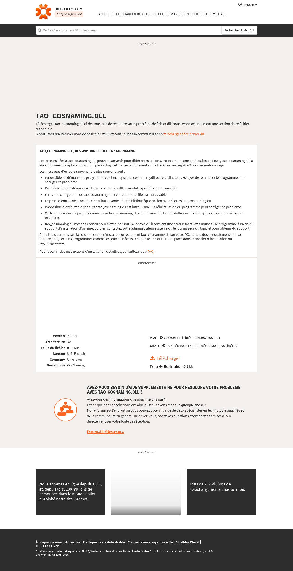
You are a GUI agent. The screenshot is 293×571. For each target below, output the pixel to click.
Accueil (104, 14)
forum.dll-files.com (104, 431)
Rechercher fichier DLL (239, 30)
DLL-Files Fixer (47, 546)
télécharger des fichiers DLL (139, 14)
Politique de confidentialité (104, 542)
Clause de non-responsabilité (150, 542)
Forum (209, 14)
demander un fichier (184, 14)
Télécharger (168, 358)
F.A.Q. (222, 14)
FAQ (150, 251)
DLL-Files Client (187, 542)
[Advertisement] (146, 79)
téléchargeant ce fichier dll (183, 134)
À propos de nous (49, 542)
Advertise (72, 542)
